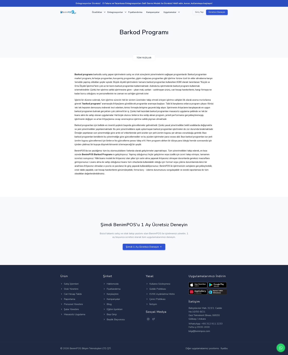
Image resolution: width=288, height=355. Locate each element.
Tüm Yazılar (144, 57)
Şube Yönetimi (71, 309)
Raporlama (69, 299)
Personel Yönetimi (73, 304)
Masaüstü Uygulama (74, 314)
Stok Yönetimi (70, 289)
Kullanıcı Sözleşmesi (159, 283)
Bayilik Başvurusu (115, 319)
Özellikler (97, 12)
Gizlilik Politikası (157, 289)
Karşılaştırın (112, 294)
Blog (109, 304)
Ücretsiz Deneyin (217, 12)
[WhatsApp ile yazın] (281, 348)
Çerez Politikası (157, 299)
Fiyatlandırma (135, 12)
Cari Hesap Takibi (72, 294)
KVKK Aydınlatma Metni (162, 294)
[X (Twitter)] (153, 319)
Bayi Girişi (111, 314)
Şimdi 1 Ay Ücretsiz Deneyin (143, 246)
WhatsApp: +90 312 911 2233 (206, 323)
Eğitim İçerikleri (114, 309)
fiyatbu (224, 348)
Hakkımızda (112, 283)
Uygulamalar (170, 12)
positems (214, 348)
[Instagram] (148, 319)
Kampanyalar (153, 12)
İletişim (153, 304)
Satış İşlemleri (71, 283)
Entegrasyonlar (115, 12)
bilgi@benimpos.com (199, 331)
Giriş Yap (199, 12)
